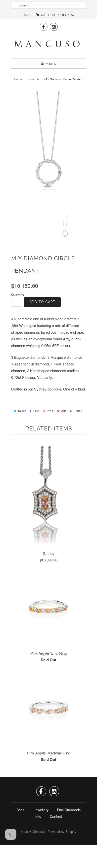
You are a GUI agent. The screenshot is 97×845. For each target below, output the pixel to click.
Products (33, 79)
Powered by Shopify (62, 831)
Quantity (17, 294)
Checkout (67, 15)
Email (78, 411)
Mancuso (39, 831)
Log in (26, 15)
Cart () (47, 15)
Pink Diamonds (69, 809)
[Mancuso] (48, 44)
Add (64, 411)
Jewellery (41, 809)
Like (36, 411)
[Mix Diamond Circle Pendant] (48, 153)
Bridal (20, 809)
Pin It (50, 411)
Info (38, 816)
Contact (56, 816)
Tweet (22, 411)
